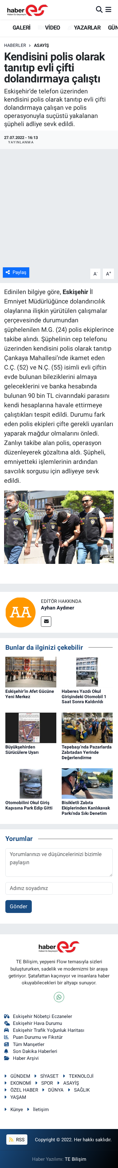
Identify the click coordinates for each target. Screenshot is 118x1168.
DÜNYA (56, 1090)
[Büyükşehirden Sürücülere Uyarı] (30, 727)
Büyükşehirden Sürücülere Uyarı (22, 749)
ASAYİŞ (41, 45)
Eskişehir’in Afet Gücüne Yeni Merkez (29, 694)
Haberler (15, 45)
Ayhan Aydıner (57, 608)
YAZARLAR (86, 27)
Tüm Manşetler (28, 1044)
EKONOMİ (20, 1083)
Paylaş (19, 272)
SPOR (47, 1083)
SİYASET (49, 1076)
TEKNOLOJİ (81, 1076)
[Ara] (99, 9)
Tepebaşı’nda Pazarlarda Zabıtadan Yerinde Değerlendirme (87, 752)
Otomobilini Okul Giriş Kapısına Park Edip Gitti (29, 805)
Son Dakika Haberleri (35, 1051)
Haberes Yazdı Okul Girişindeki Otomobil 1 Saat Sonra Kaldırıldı (84, 696)
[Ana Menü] (108, 9)
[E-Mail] (46, 621)
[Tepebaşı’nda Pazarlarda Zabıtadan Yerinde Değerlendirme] (87, 727)
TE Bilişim (75, 1159)
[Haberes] (27, 9)
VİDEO (52, 27)
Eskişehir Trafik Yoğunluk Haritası (48, 1030)
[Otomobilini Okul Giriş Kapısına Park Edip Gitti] (30, 783)
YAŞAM (18, 1097)
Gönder (18, 906)
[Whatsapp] (59, 997)
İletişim (41, 1109)
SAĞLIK (82, 1090)
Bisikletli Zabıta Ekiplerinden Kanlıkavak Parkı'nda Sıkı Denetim (86, 808)
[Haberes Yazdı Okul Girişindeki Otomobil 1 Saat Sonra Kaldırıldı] (87, 671)
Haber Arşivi (26, 1058)
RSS (20, 1140)
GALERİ (21, 27)
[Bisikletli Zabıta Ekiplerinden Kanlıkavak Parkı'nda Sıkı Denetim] (87, 783)
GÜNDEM (20, 1076)
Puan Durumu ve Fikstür (38, 1037)
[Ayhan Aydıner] (20, 612)
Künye (16, 1109)
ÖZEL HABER (24, 1090)
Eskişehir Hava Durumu (37, 1023)
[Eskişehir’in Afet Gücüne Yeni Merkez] (30, 671)
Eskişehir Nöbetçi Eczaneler (42, 1016)
